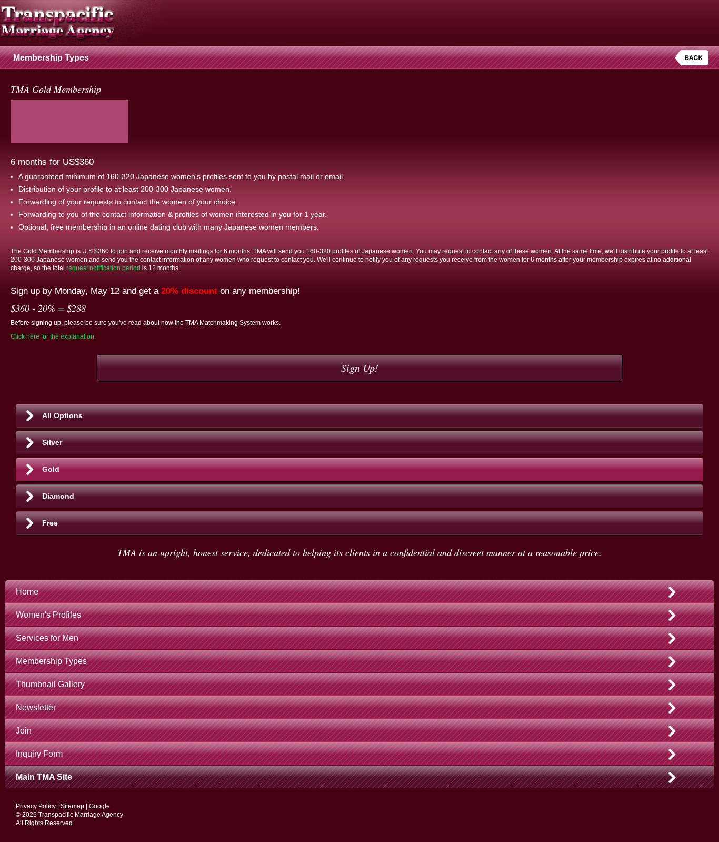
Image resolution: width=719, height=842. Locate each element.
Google (99, 806)
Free (50, 523)
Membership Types (51, 661)
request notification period (103, 268)
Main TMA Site (44, 776)
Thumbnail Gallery (50, 684)
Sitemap (72, 806)
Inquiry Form (39, 753)
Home (27, 591)
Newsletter (36, 707)
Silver (52, 442)
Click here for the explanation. (53, 336)
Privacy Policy (36, 806)
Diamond (58, 496)
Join (24, 730)
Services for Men (47, 637)
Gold (50, 469)
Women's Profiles (48, 614)
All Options (62, 415)
